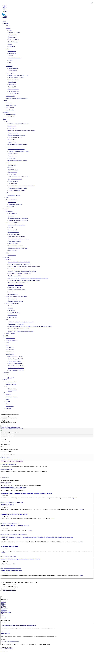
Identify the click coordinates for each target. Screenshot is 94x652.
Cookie (2, 648)
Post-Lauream (3, 606)
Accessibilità (3, 617)
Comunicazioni (4, 610)
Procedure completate (12, 389)
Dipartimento (3, 602)
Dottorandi (10, 64)
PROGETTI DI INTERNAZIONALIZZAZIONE (14, 488)
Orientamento (3, 604)
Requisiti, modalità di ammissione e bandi (11, 570)
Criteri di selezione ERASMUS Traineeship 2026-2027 (15, 525)
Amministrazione (4, 650)
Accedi (2, 424)
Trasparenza (3, 611)
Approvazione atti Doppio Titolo (9, 546)
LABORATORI (5, 478)
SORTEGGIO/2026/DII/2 (7, 504)
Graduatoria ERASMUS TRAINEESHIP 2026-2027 (14, 514)
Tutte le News (11, 377)
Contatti (2, 615)
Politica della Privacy (8, 648)
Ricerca (2, 605)
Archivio (10, 378)
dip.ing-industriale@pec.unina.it (9, 590)
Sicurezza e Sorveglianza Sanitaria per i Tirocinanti (12, 459)
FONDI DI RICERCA (6, 469)
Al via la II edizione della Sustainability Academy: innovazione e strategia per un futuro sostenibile (26, 493)
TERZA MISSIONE (6, 483)
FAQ (2, 613)
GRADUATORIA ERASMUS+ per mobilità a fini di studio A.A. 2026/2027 (20, 559)
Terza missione (4, 608)
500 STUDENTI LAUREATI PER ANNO (12, 461)
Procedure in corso (12, 388)
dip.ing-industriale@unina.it (9, 588)
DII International (4, 607)
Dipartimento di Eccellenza (6, 612)
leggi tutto (75, 498)
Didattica (2, 603)
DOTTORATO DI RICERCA (8, 464)
